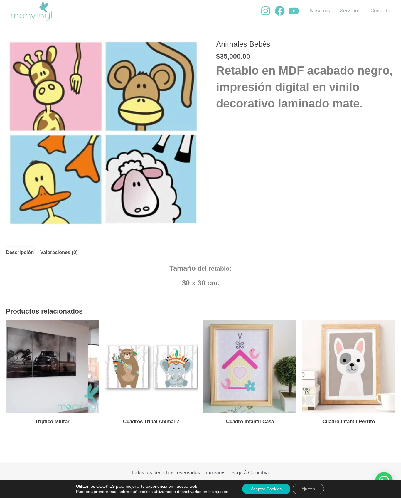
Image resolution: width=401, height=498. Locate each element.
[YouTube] (294, 11)
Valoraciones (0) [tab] (59, 252)
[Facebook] (279, 11)
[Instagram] (265, 11)
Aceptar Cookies (266, 489)
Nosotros (320, 11)
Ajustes (308, 489)
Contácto (380, 11)
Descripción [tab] (20, 252)
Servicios (350, 11)
